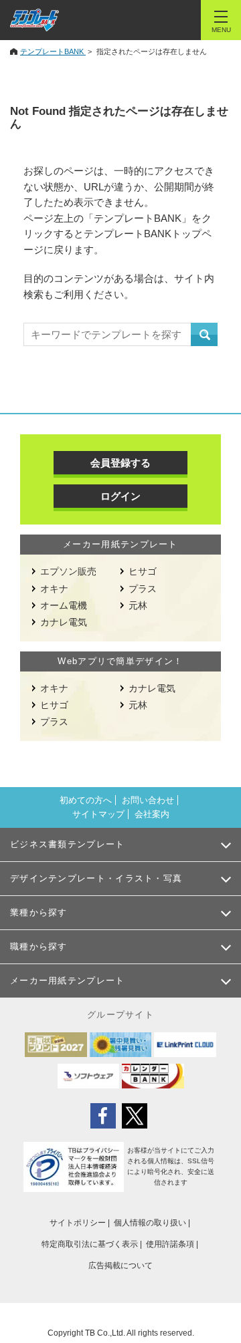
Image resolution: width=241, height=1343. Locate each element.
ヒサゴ (143, 571)
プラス (143, 588)
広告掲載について (120, 1265)
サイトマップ (98, 814)
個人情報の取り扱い (150, 1222)
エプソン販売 (68, 571)
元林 (138, 605)
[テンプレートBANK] (34, 20)
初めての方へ (86, 800)
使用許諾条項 (170, 1244)
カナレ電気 (63, 622)
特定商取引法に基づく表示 (90, 1244)
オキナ (54, 588)
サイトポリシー (78, 1222)
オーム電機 (63, 605)
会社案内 (152, 814)
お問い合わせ (148, 800)
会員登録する (120, 462)
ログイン (120, 496)
